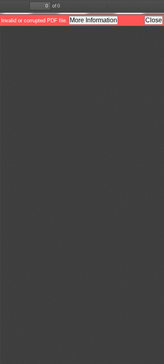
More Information (93, 20)
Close (153, 20)
